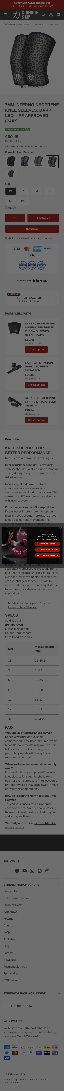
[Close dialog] (60, 528)
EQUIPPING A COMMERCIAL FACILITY (47, 555)
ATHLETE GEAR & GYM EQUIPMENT (47, 549)
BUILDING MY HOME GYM (47, 544)
